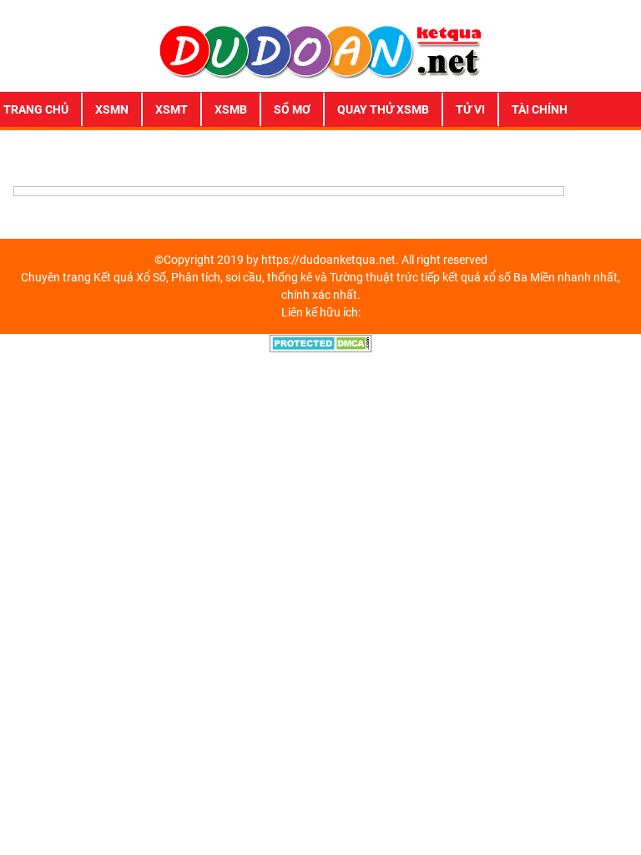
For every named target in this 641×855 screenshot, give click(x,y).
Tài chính (540, 109)
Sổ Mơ (292, 109)
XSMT (171, 109)
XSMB (231, 109)
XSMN (112, 109)
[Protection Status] (321, 342)
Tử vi (470, 109)
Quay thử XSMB (383, 109)
